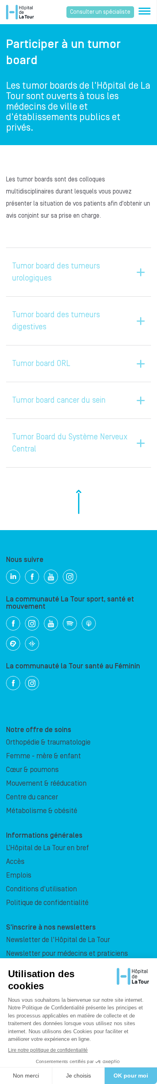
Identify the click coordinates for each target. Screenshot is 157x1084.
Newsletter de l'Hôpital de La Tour (58, 940)
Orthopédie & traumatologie (48, 742)
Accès (15, 861)
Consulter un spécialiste (100, 12)
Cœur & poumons (32, 770)
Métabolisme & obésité (41, 811)
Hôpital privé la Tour (20, 12)
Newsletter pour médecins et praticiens (67, 953)
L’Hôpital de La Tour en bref (47, 848)
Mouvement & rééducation (46, 783)
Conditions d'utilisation (41, 889)
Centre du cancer (32, 797)
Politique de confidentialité (47, 903)
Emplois (18, 875)
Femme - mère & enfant (43, 756)
